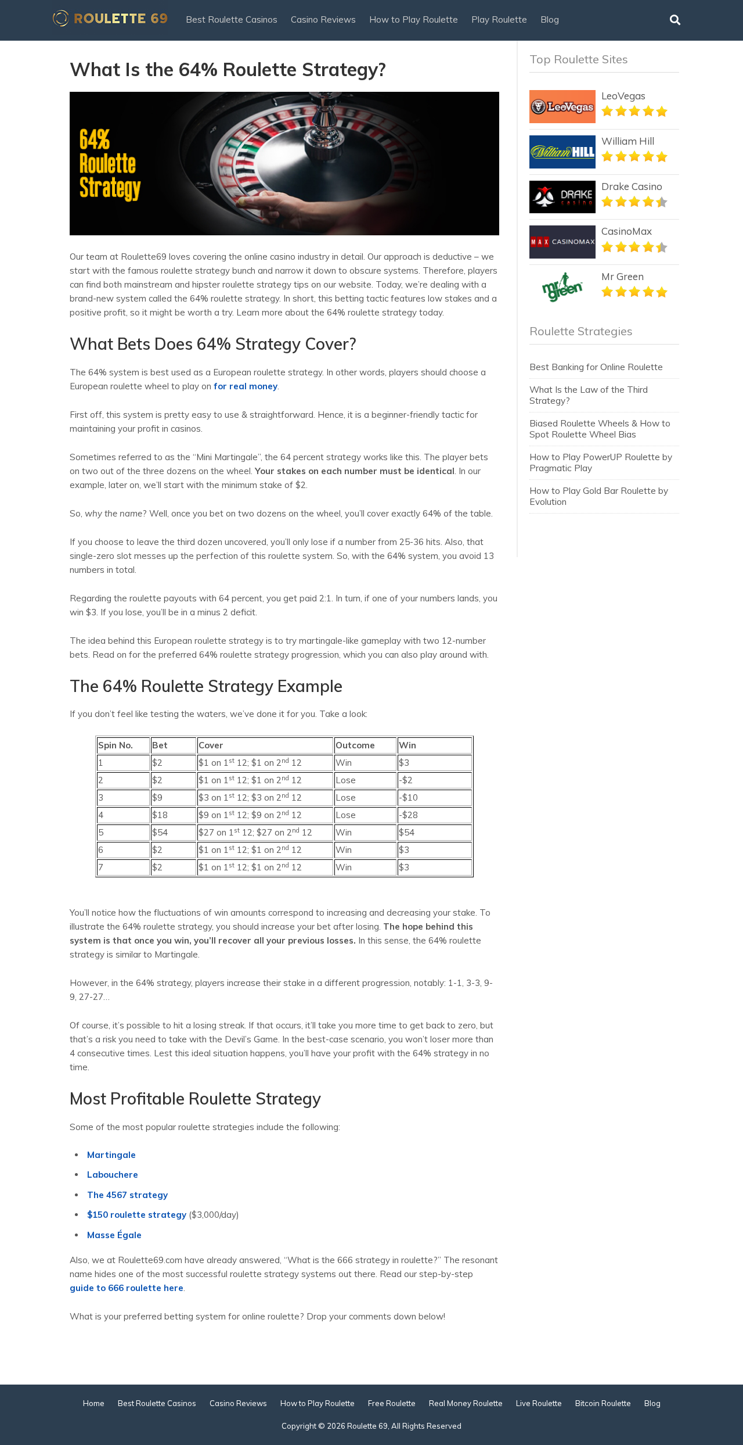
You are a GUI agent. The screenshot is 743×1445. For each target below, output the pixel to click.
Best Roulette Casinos (231, 19)
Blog (549, 19)
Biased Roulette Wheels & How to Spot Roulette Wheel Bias (599, 428)
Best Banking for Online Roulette (596, 366)
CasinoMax (626, 231)
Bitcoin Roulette (603, 1403)
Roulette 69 (367, 1425)
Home (93, 1403)
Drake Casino (631, 186)
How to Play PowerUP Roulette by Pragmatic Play (600, 462)
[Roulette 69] (110, 33)
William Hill (627, 141)
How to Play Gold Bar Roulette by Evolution (598, 496)
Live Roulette (539, 1403)
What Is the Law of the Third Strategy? (588, 395)
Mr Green (622, 276)
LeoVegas (623, 95)
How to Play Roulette (413, 19)
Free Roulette (392, 1403)
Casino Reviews (323, 19)
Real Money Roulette (466, 1403)
